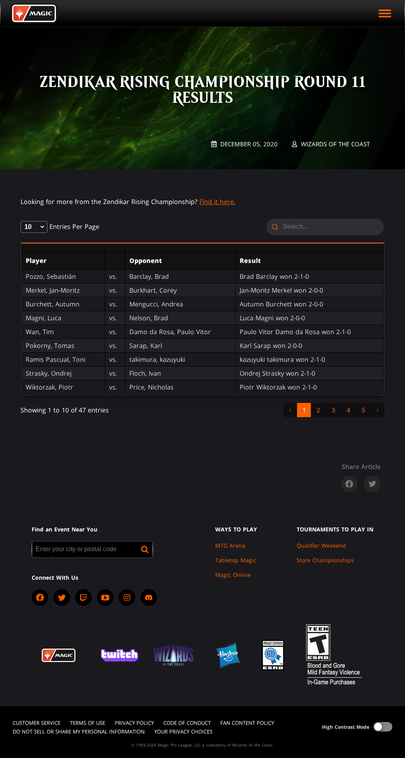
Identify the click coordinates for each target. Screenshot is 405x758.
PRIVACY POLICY (134, 722)
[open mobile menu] (385, 13)
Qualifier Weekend (321, 545)
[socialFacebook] (40, 597)
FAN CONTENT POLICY (247, 722)
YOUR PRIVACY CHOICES (183, 731)
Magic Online (233, 574)
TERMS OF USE (87, 722)
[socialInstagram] (127, 597)
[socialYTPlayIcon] (105, 597)
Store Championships (325, 560)
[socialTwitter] (61, 597)
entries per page (73, 226)
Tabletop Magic (235, 560)
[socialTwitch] (83, 597)
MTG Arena (230, 545)
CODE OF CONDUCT (187, 722)
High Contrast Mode (345, 727)
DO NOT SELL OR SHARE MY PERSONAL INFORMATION (79, 731)
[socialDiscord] (148, 597)
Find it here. (217, 201)
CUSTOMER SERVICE (37, 722)
